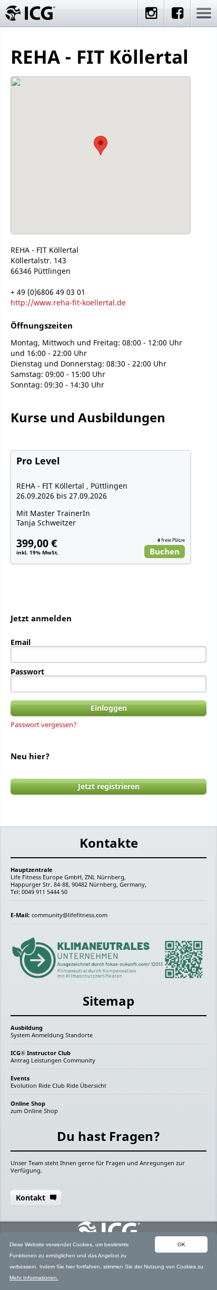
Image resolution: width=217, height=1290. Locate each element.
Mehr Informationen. (33, 1278)
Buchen (165, 551)
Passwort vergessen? (44, 724)
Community (79, 1060)
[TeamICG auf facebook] (177, 19)
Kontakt (30, 1198)
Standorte (79, 1035)
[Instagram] (151, 19)
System (20, 1035)
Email (21, 642)
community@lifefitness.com (69, 915)
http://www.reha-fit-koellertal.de (68, 302)
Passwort (27, 672)
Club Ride (65, 1085)
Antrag (20, 1060)
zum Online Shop (34, 1111)
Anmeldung (48, 1035)
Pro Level (38, 460)
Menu (204, 13)
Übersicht (93, 1085)
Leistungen (46, 1060)
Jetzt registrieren (109, 786)
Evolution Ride (31, 1085)
